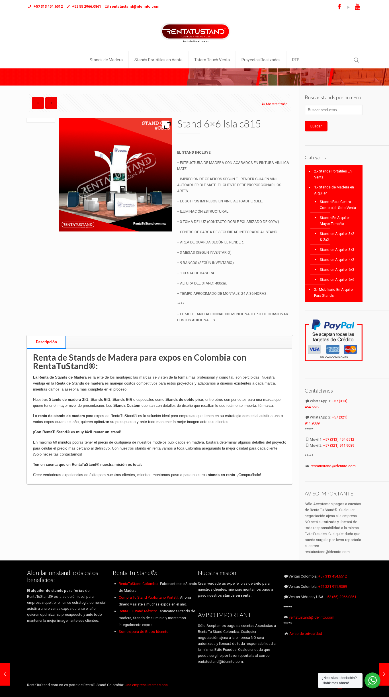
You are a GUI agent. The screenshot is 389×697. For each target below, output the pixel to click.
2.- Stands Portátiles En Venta (333, 174)
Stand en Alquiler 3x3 (337, 249)
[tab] (46, 342)
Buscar (316, 126)
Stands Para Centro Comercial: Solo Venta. (338, 205)
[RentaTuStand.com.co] (194, 32)
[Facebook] (339, 7)
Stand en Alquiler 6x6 (337, 279)
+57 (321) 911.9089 (338, 445)
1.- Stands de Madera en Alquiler (334, 190)
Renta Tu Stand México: (138, 611)
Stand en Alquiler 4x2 (337, 259)
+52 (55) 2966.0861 (340, 597)
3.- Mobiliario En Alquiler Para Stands (334, 292)
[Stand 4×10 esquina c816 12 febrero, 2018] (384, 674)
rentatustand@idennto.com (333, 466)
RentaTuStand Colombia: (139, 584)
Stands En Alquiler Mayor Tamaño (335, 221)
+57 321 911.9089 (332, 586)
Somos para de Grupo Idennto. (144, 631)
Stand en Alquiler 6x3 (337, 269)
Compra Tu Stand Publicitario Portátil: (149, 597)
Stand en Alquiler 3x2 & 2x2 (337, 236)
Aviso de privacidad (305, 633)
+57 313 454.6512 (332, 576)
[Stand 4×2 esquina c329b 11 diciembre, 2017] (5, 674)
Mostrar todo (277, 104)
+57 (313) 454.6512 (338, 439)
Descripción (46, 342)
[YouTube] (348, 7)
